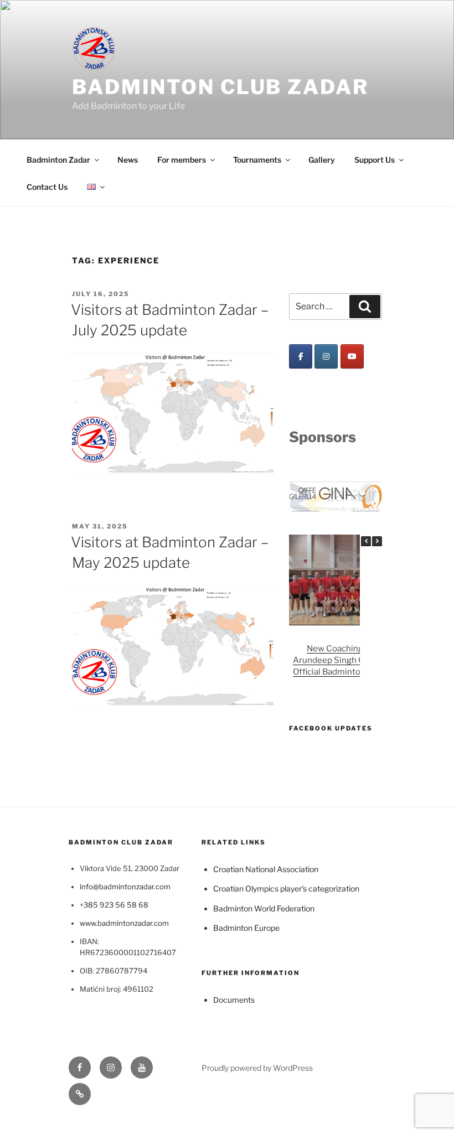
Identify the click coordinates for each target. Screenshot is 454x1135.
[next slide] (365, 495)
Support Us (374, 159)
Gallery (321, 159)
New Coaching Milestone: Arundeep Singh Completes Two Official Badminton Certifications (357, 658)
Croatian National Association (265, 866)
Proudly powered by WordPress (257, 1065)
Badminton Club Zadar (220, 87)
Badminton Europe (246, 925)
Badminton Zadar (58, 159)
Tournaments (257, 159)
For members (181, 159)
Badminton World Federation (263, 905)
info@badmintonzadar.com (125, 884)
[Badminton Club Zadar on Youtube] (352, 356)
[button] (377, 538)
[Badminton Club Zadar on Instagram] (326, 356)
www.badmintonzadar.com (124, 920)
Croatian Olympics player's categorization (286, 886)
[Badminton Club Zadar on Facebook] (300, 356)
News (127, 159)
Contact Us (47, 186)
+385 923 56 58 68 (114, 902)
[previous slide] (305, 495)
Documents (234, 997)
